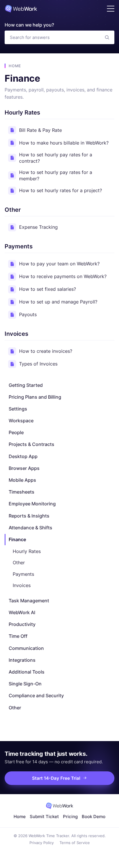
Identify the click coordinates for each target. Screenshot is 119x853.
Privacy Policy (41, 842)
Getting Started (26, 385)
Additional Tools (26, 672)
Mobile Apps (22, 480)
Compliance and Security (36, 695)
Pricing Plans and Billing (35, 397)
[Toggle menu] (110, 9)
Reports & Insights (29, 516)
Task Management (29, 600)
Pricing (70, 816)
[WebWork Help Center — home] (21, 9)
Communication (26, 648)
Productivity (22, 624)
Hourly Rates (27, 551)
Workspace (21, 420)
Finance (17, 539)
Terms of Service (75, 842)
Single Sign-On (25, 684)
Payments (23, 574)
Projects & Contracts (31, 444)
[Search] (107, 37)
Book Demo (93, 816)
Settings (18, 409)
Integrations (22, 660)
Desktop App (23, 456)
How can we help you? (29, 25)
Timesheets (21, 492)
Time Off (18, 636)
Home (15, 65)
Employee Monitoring (32, 504)
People (16, 432)
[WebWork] (60, 805)
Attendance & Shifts (30, 527)
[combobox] (52, 37)
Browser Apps (24, 468)
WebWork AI (22, 612)
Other (19, 562)
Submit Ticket (44, 816)
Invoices (22, 585)
